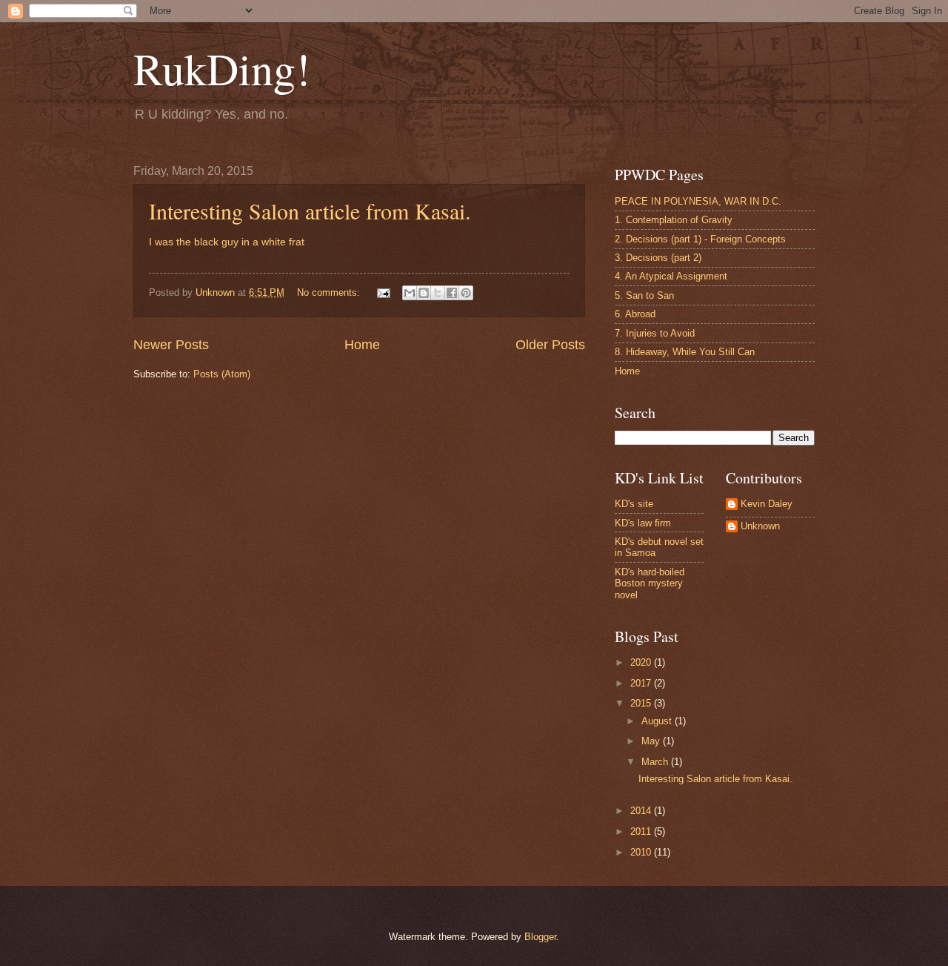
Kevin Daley (766, 503)
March (656, 761)
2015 (642, 703)
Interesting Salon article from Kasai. (310, 210)
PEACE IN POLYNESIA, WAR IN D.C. (698, 201)
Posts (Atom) (221, 374)
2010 (642, 852)
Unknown (760, 526)
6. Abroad (635, 314)
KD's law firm (643, 523)
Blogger (540, 936)
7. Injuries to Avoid (655, 333)
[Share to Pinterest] (465, 292)
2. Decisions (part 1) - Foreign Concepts (700, 239)
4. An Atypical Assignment (671, 276)
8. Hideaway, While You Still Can (685, 351)
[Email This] (409, 292)
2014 (642, 810)
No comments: (330, 292)
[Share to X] (437, 292)
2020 (642, 662)
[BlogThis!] (423, 292)
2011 (642, 831)
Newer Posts (171, 344)
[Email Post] (383, 292)
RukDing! (221, 68)
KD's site (634, 503)
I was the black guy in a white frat (226, 242)
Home (362, 344)
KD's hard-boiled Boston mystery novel (649, 583)
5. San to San (644, 295)
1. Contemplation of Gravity (673, 219)
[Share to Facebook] (451, 292)
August (658, 721)
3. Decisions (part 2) (658, 257)
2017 (642, 683)
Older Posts (550, 344)
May (652, 741)
